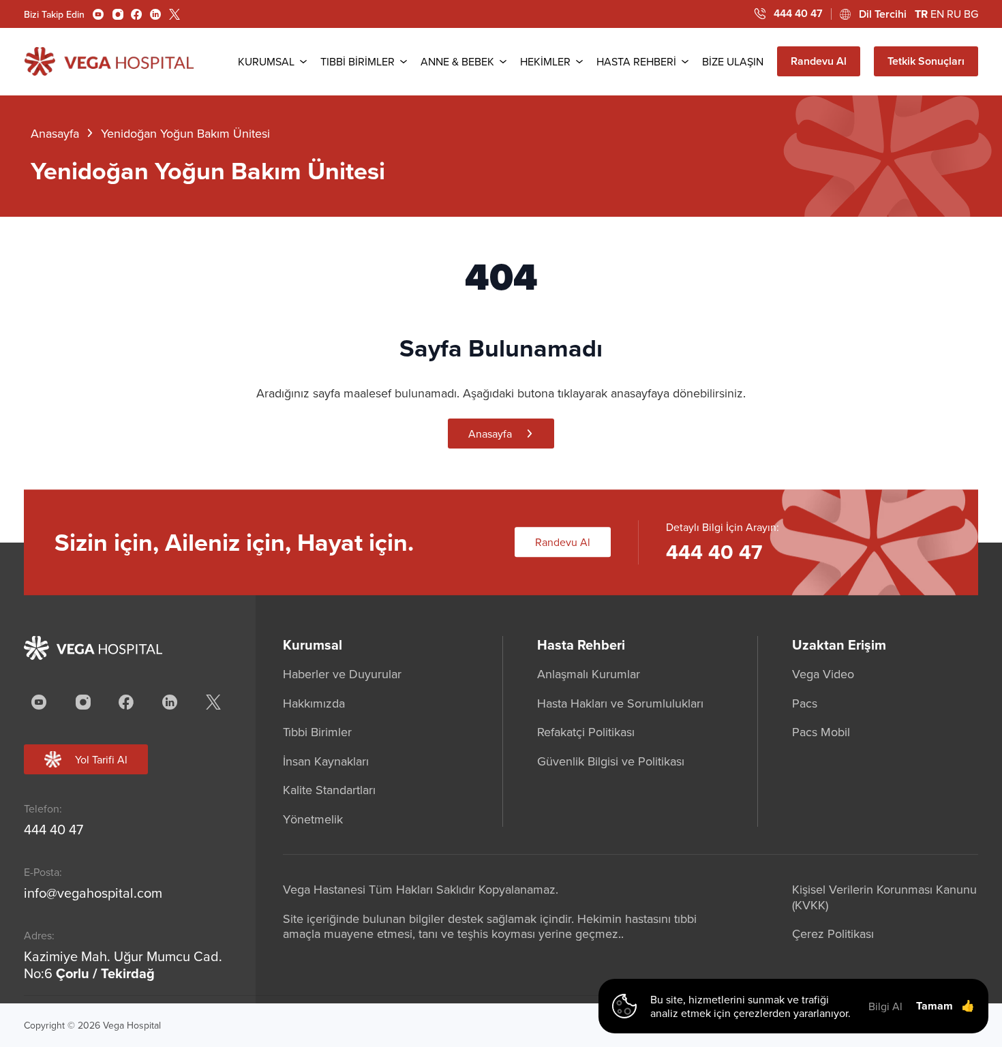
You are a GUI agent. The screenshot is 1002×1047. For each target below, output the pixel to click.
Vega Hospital (132, 1025)
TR (921, 14)
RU (954, 13)
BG (971, 13)
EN (937, 13)
